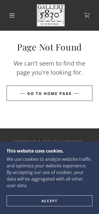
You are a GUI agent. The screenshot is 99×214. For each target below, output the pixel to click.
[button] (12, 15)
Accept (49, 201)
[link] (51, 15)
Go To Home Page (49, 93)
